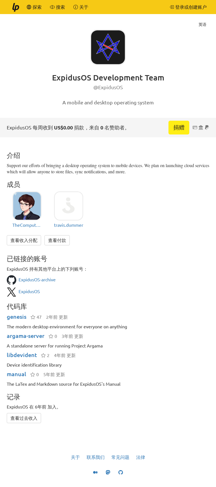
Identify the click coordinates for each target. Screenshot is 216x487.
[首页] (15, 7)
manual (16, 374)
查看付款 (57, 240)
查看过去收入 (23, 418)
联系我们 (96, 457)
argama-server (25, 336)
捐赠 (178, 127)
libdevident (22, 355)
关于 (75, 457)
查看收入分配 (23, 240)
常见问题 (120, 457)
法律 (140, 457)
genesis (16, 316)
